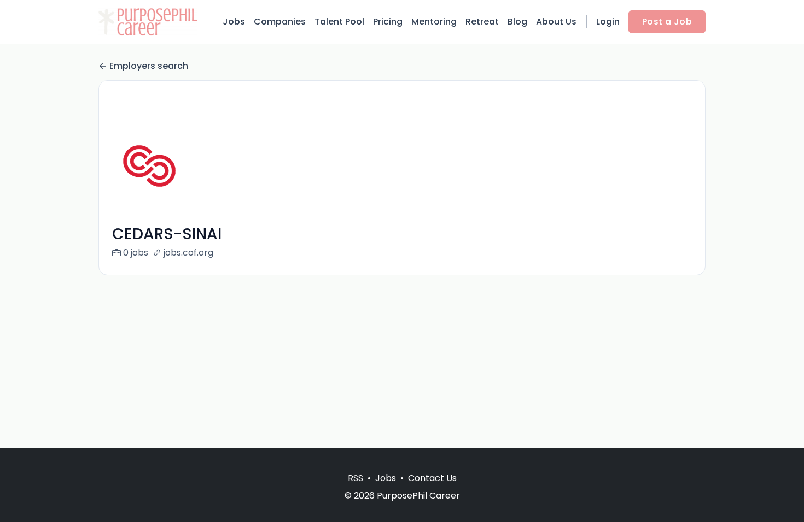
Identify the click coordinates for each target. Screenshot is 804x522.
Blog (517, 21)
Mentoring (434, 21)
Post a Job (667, 21)
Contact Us (432, 478)
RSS (355, 478)
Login (608, 21)
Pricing (388, 21)
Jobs (234, 21)
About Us (556, 21)
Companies (280, 21)
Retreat (482, 21)
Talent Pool (339, 21)
